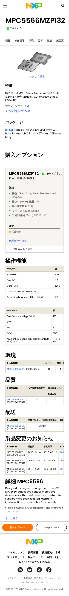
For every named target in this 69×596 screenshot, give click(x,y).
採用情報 (33, 552)
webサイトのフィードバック (34, 582)
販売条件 (38, 578)
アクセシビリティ (53, 578)
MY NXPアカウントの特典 (34, 562)
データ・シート (51, 527)
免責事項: (52, 420)
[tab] (34, 249)
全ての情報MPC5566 (17, 111)
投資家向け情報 (51, 552)
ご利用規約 (27, 578)
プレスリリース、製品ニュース (25, 557)
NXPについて (17, 552)
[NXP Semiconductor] (34, 5)
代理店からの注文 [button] (22, 249)
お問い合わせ (54, 557)
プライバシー (13, 578)
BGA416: (10, 130)
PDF (27, 106)
